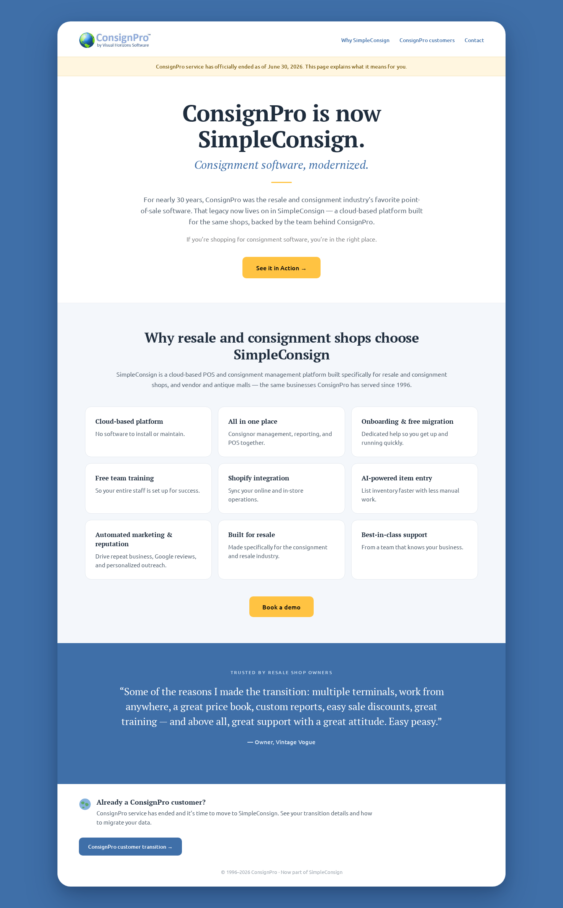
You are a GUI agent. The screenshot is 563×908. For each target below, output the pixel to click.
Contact (474, 40)
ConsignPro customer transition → (130, 846)
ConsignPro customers (427, 40)
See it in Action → (281, 267)
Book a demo (281, 607)
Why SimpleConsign (365, 40)
